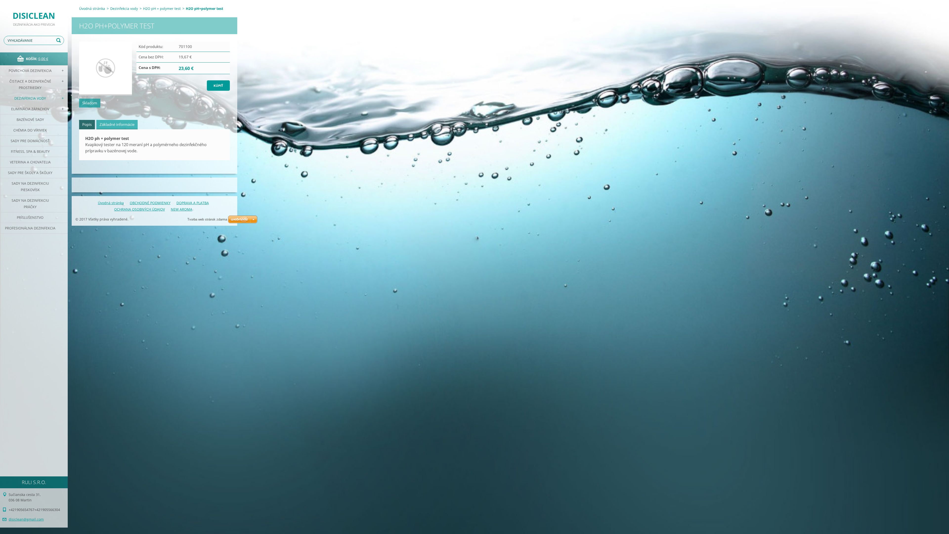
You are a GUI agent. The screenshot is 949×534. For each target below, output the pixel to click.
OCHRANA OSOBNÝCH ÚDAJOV (139, 209)
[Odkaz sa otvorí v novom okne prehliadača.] (105, 69)
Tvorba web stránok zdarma (207, 219)
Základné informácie (117, 124)
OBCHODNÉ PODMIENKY (150, 202)
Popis (87, 124)
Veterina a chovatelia (30, 162)
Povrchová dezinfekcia (30, 70)
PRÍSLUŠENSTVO (30, 217)
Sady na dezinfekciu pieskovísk (30, 186)
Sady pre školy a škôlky (30, 172)
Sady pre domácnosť (30, 140)
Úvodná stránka (92, 8)
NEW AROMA (181, 209)
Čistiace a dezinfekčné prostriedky (30, 84)
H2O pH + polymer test (162, 8)
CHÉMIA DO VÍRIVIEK (30, 130)
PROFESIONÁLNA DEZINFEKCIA (30, 228)
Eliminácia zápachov (30, 109)
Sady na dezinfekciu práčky (30, 203)
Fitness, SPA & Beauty (30, 151)
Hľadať (59, 40)
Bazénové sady (30, 119)
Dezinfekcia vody (30, 98)
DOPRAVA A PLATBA (192, 202)
